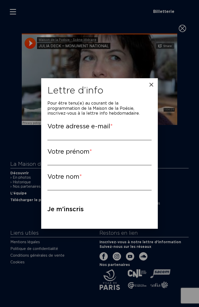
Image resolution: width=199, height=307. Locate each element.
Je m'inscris (65, 209)
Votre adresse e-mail (78, 126)
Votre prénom (68, 151)
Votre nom (63, 176)
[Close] (151, 85)
